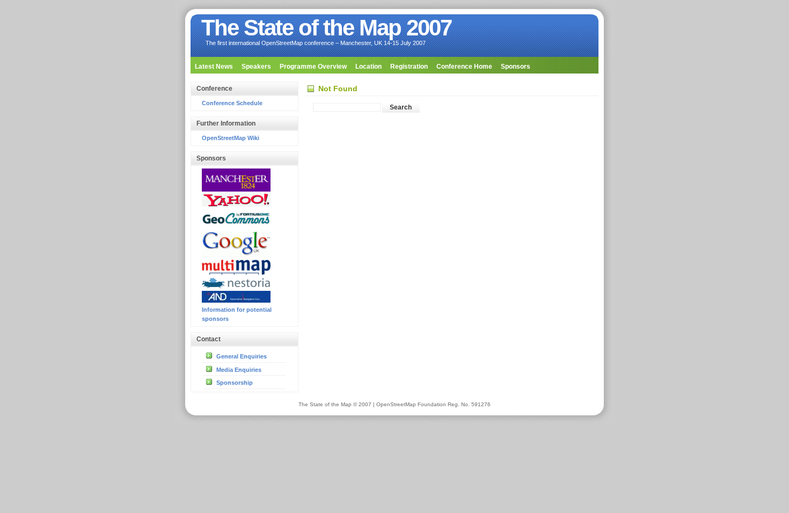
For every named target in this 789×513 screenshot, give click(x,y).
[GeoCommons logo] (236, 225)
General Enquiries (241, 356)
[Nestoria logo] (236, 286)
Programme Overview (313, 66)
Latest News (214, 66)
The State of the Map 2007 (326, 27)
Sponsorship (234, 382)
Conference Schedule (232, 103)
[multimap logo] (236, 272)
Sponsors (515, 66)
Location (368, 66)
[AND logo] (236, 300)
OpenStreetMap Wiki (230, 138)
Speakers (256, 66)
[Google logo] (236, 255)
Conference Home (464, 66)
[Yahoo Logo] (236, 204)
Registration (409, 66)
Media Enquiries (238, 370)
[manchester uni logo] (236, 189)
